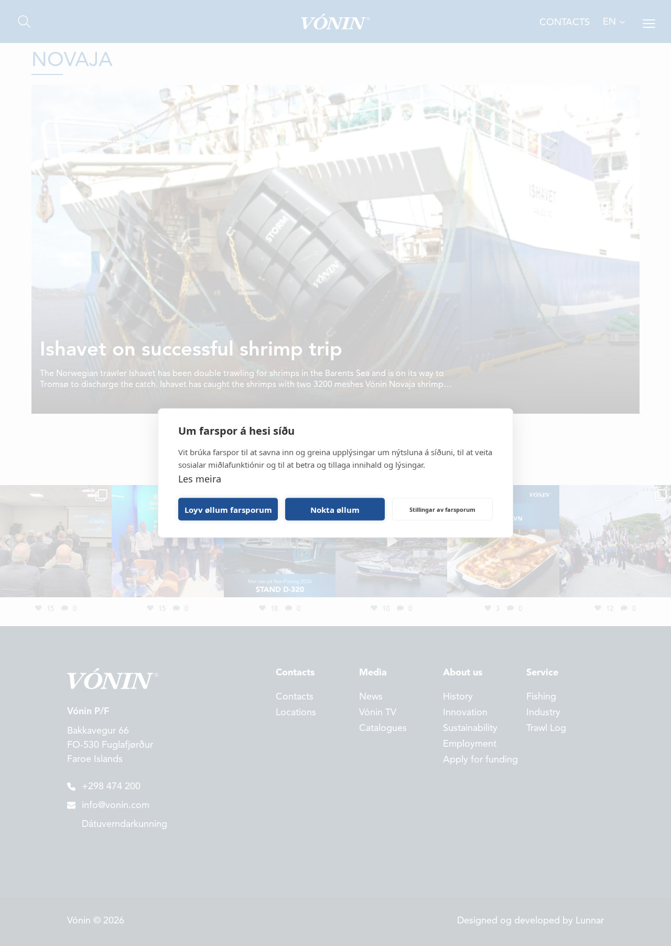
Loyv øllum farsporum (228, 509)
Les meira (199, 478)
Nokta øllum (335, 509)
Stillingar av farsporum (442, 509)
